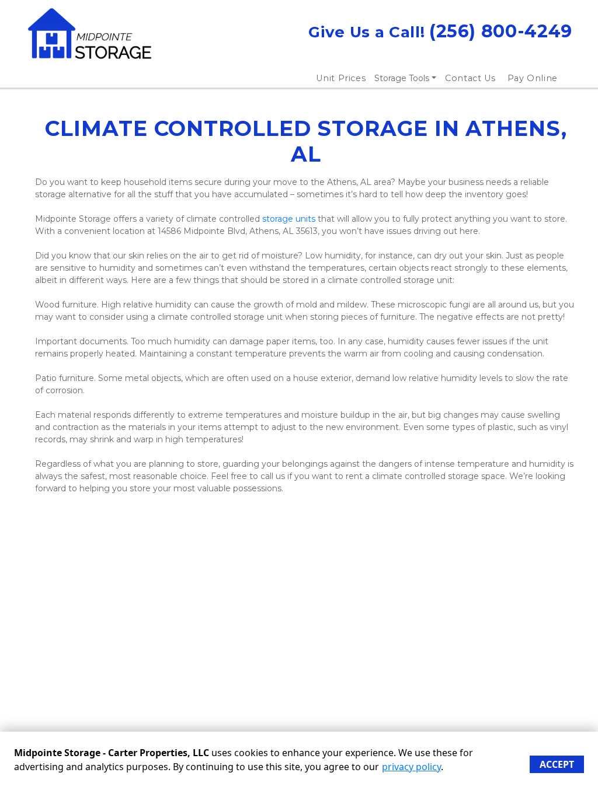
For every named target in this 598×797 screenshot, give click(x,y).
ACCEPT (557, 764)
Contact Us (470, 78)
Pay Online (532, 78)
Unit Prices (341, 78)
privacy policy (411, 766)
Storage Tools (401, 78)
